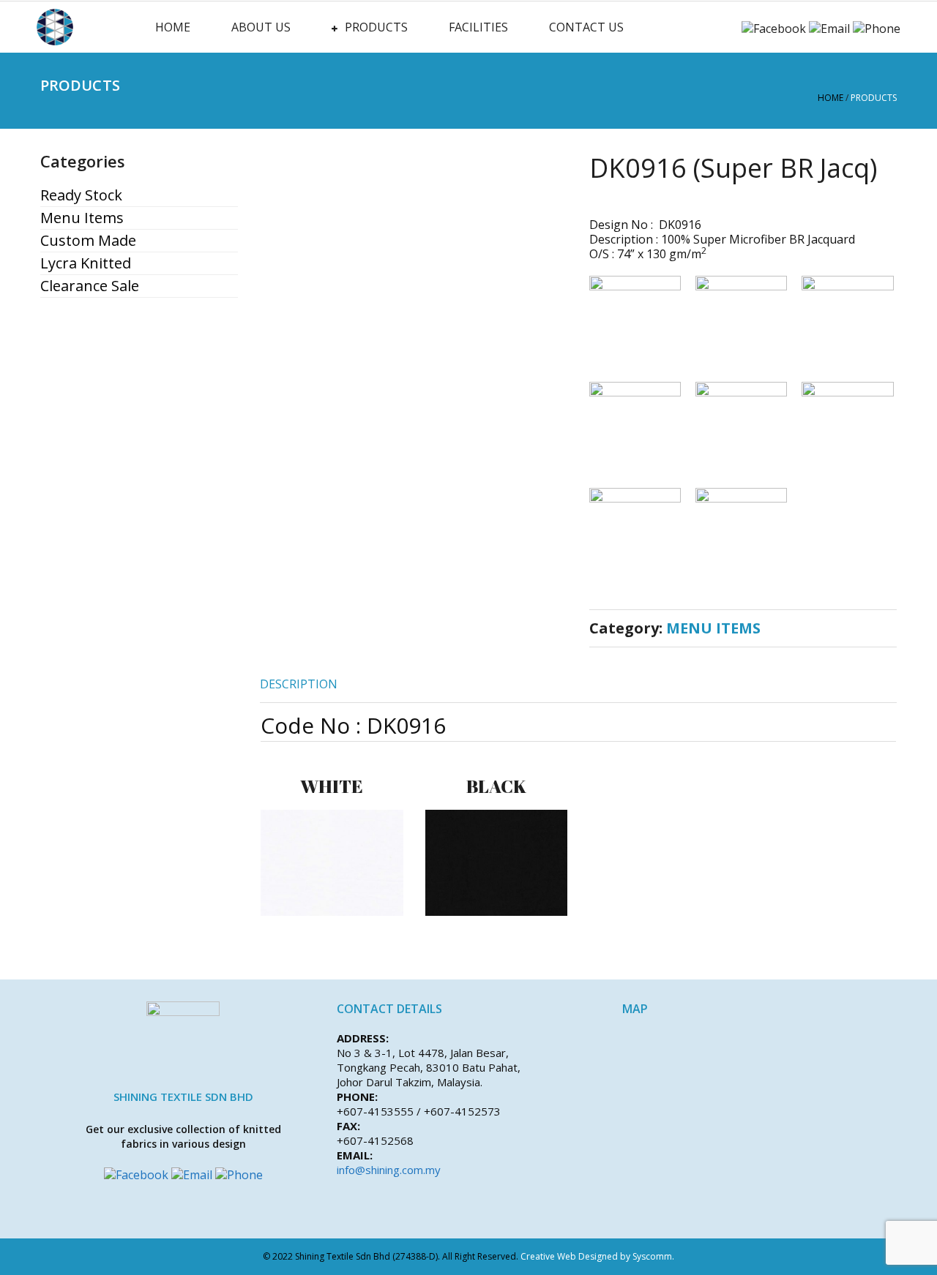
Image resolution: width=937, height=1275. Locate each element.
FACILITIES (478, 27)
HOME (172, 27)
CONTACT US (586, 27)
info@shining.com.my (389, 1169)
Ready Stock (81, 195)
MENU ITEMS (713, 628)
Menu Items (82, 218)
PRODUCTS (376, 27)
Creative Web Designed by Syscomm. (597, 1256)
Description (298, 684)
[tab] (298, 684)
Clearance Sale (89, 286)
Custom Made (88, 240)
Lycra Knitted (85, 263)
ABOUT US (261, 27)
